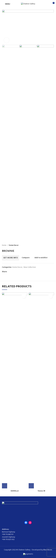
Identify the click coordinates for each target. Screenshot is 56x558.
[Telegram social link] (21, 272)
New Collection (30, 267)
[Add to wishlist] (23, 296)
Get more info (10, 257)
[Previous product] (47, 245)
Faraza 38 (41, 491)
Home (4, 245)
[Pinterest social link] (15, 272)
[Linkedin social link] (18, 272)
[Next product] (52, 245)
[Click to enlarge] (6, 40)
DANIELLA (15, 491)
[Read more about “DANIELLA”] (4, 485)
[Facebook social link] (9, 272)
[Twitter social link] (12, 272)
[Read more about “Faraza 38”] (31, 485)
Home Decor (14, 245)
